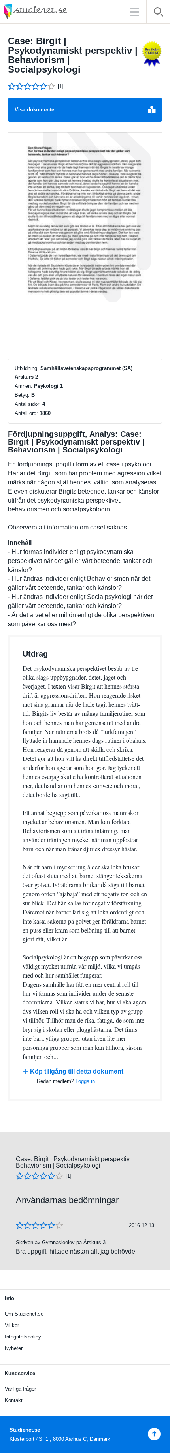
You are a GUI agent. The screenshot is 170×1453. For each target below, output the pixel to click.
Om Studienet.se (24, 1314)
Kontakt (14, 1400)
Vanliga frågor (20, 1389)
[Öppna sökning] (158, 13)
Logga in (85, 1081)
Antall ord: (26, 413)
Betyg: (22, 395)
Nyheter (14, 1348)
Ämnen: (23, 386)
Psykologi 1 (48, 386)
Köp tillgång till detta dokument (76, 1071)
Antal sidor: (28, 404)
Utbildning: (27, 368)
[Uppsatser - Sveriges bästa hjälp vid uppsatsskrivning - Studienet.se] (55, 11)
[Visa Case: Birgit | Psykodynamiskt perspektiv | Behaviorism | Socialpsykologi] (85, 232)
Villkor (12, 1325)
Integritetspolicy (23, 1337)
